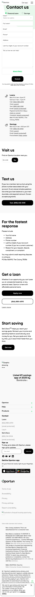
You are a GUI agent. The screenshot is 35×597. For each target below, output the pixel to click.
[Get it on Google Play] (23, 471)
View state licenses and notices (12, 523)
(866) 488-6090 (18, 102)
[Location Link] (32, 581)
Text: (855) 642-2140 (17, 203)
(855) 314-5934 (18, 129)
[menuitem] (17, 488)
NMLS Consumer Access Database (17, 567)
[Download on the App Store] (9, 471)
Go (15, 160)
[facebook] (3, 456)
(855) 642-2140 (18, 106)
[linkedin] (12, 456)
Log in (4, 429)
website (13, 561)
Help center (23, 135)
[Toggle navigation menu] (32, 2)
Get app (25, 3)
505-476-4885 (26, 559)
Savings (27, 13)
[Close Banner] (31, 585)
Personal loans (13, 13)
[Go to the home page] (7, 2)
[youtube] (6, 456)
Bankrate (21, 380)
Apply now (17, 293)
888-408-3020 (15, 543)
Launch (16, 104)
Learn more (6, 307)
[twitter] (9, 456)
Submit (17, 79)
